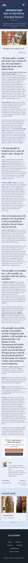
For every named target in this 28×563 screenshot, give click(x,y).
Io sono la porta (8, 515)
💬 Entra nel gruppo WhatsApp (14, 450)
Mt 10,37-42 (22, 52)
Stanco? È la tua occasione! (22, 482)
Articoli (10, 545)
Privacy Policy (14, 551)
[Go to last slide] (4, 508)
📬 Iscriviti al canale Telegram (14, 454)
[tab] (11, 522)
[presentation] (14, 504)
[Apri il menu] (24, 4)
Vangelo (20, 10)
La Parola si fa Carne (11, 10)
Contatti (19, 545)
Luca (9, 463)
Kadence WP (14, 559)
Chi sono (18, 542)
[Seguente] (24, 508)
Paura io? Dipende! (6, 481)
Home (10, 542)
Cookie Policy (14, 548)
